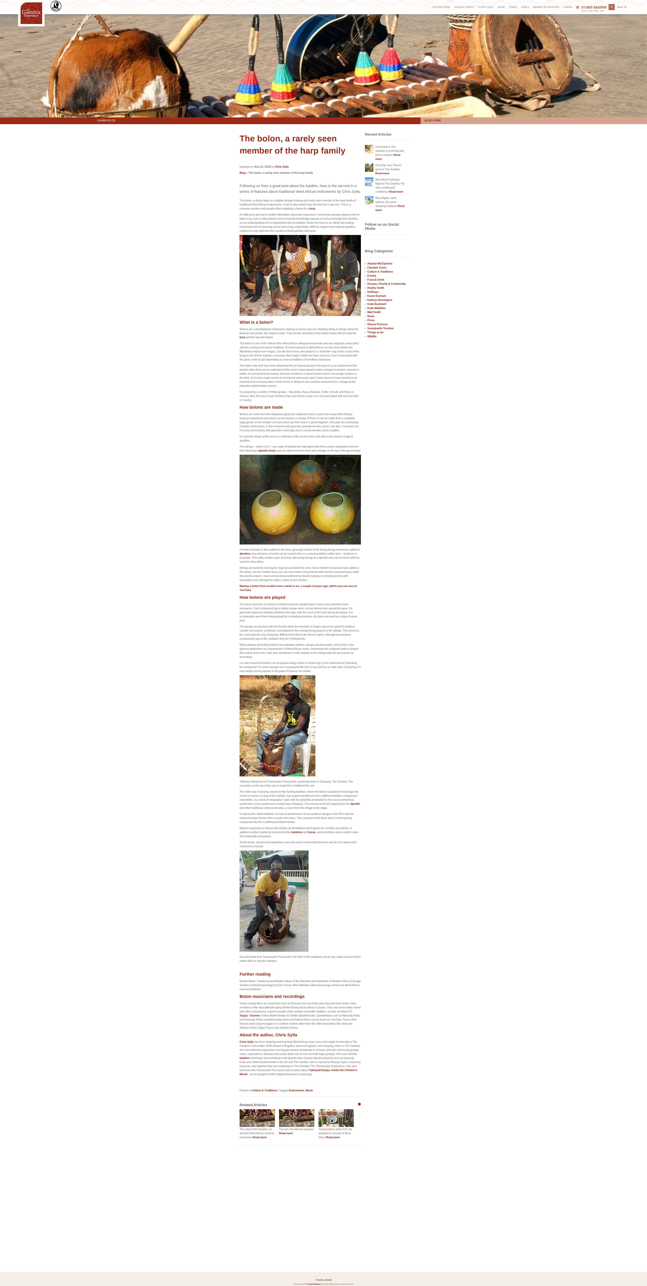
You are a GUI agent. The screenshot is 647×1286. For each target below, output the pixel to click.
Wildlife (372, 336)
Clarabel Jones (377, 267)
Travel (513, 7)
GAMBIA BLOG (106, 120)
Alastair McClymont (379, 263)
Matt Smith (374, 312)
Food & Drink (375, 279)
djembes (245, 553)
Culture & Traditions (264, 1090)
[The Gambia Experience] (31, 23)
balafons (296, 832)
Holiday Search (464, 7)
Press (371, 320)
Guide (501, 7)
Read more (260, 1137)
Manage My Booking (546, 7)
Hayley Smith (375, 287)
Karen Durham (376, 296)
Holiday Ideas (441, 7)
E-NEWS (567, 7)
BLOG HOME (433, 120)
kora (312, 208)
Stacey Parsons (377, 324)
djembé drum (266, 450)
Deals (525, 7)
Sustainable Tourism (380, 328)
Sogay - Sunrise (250, 1015)
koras (312, 832)
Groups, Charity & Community (386, 283)
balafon (245, 1058)
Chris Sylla (246, 1041)
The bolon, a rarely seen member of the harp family (281, 172)
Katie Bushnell (376, 304)
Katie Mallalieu (376, 308)
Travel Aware (313, 1283)
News (370, 316)
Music (309, 1090)
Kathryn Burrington (379, 300)
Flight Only (486, 7)
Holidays (373, 291)
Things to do (375, 332)
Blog (243, 172)
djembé (355, 803)
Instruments (296, 1090)
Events (371, 275)
